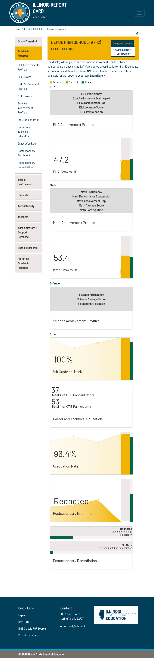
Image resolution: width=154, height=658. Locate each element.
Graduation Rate (27, 143)
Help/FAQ (23, 622)
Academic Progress (23, 53)
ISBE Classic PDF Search (32, 628)
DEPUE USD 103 (62, 48)
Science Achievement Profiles (25, 107)
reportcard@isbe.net (72, 626)
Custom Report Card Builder (123, 51)
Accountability (26, 206)
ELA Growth (24, 76)
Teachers (23, 217)
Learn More (96, 75)
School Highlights (28, 247)
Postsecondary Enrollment (26, 153)
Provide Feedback (28, 635)
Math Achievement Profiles (28, 86)
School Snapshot (27, 41)
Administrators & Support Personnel (28, 232)
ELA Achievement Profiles (28, 67)
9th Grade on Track (28, 119)
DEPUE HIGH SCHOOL (33, 28)
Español (23, 615)
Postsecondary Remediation (26, 165)
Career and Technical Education (24, 131)
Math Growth (25, 96)
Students (23, 195)
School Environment (25, 182)
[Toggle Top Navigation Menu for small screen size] (139, 13)
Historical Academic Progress (23, 263)
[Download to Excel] (136, 33)
